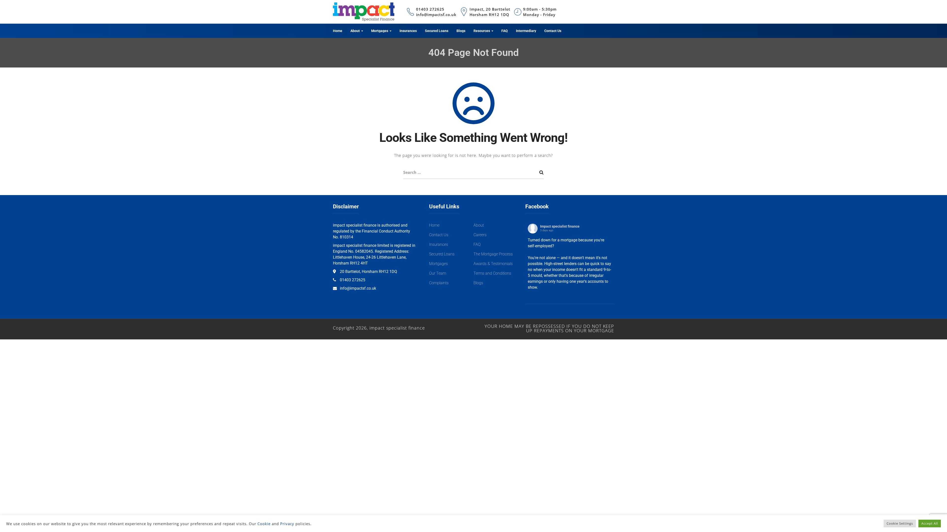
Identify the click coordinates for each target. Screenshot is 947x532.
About (479, 225)
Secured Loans (442, 254)
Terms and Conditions (492, 273)
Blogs (478, 283)
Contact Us (438, 235)
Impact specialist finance (560, 226)
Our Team (437, 273)
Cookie (264, 523)
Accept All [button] (929, 523)
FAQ (477, 244)
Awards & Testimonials (493, 263)
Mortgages (438, 263)
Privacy (287, 523)
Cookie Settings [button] (900, 523)
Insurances (438, 244)
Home (434, 225)
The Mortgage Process (493, 254)
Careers (480, 235)
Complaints (439, 283)
